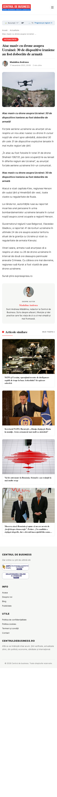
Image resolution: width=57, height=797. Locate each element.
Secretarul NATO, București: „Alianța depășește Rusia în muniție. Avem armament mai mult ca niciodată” (28, 430)
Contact (5, 633)
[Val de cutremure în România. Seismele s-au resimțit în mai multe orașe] (28, 456)
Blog (4, 601)
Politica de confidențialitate (14, 620)
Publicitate (7, 606)
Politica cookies (9, 624)
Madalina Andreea (19, 62)
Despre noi (7, 597)
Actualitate (14, 30)
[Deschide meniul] (52, 7)
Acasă (4, 30)
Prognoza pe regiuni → (43, 23)
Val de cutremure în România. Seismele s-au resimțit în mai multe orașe (28, 479)
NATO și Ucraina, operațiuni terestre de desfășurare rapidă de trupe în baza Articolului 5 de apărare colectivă (27, 380)
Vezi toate (47, 332)
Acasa (5, 592)
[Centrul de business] (16, 7)
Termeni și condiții (10, 628)
